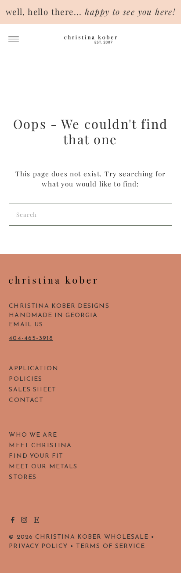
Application (33, 368)
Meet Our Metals (43, 467)
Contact (26, 400)
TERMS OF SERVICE (110, 546)
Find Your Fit (36, 456)
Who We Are (33, 435)
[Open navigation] (14, 39)
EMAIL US (26, 324)
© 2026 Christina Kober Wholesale (78, 537)
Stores (22, 477)
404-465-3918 (31, 338)
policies (25, 379)
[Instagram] (24, 521)
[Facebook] (12, 521)
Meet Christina (40, 445)
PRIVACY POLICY (38, 546)
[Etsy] (36, 521)
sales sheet (32, 390)
